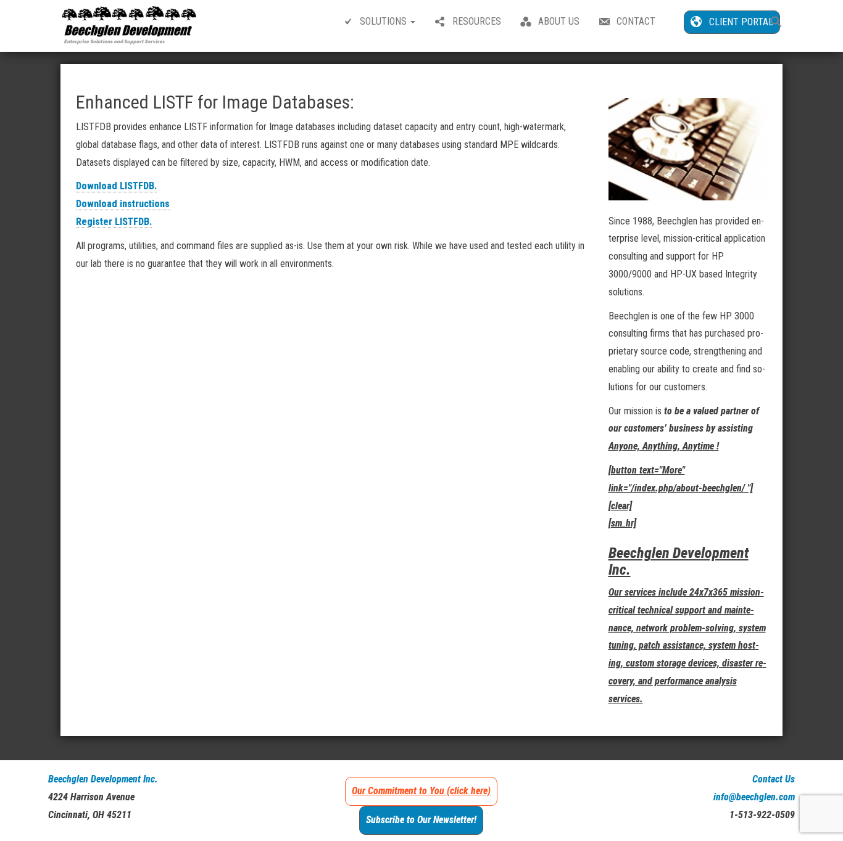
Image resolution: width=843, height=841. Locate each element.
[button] (776, 23)
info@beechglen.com (754, 797)
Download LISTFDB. (116, 186)
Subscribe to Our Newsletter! (421, 820)
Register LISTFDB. (114, 222)
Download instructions (123, 204)
